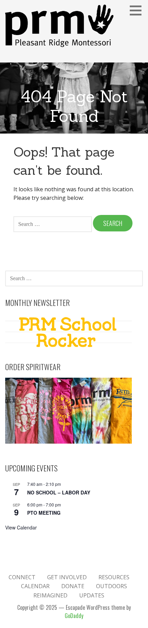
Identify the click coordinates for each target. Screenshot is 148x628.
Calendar (35, 586)
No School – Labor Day (58, 492)
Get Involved (67, 577)
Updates (91, 595)
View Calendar (21, 527)
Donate (72, 586)
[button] (138, 10)
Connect (22, 577)
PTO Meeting (44, 512)
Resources (113, 577)
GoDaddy (74, 616)
